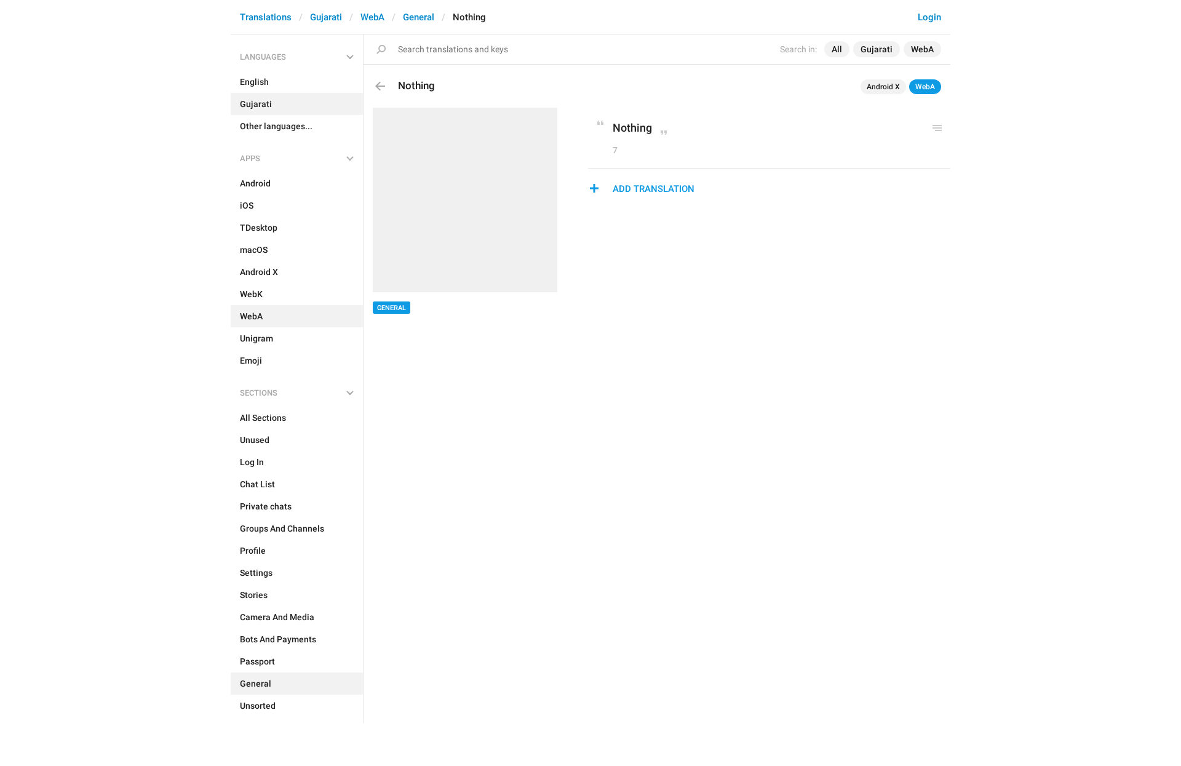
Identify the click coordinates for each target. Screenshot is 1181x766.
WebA (372, 17)
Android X (883, 86)
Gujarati (326, 17)
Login (929, 17)
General (418, 17)
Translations (266, 17)
